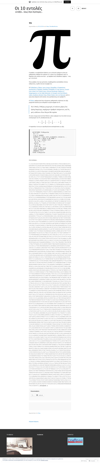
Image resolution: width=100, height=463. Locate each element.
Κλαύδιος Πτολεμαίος (49, 89)
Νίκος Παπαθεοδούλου (52, 26)
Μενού (84, 8)
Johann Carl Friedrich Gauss (39, 91)
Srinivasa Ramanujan (52, 91)
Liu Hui (39, 93)
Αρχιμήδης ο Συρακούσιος (58, 87)
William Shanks (51, 95)
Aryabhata (35, 95)
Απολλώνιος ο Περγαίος (35, 89)
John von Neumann (60, 95)
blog (39, 413)
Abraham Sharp (43, 95)
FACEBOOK (40, 434)
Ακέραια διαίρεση (33, 421)
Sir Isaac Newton (59, 89)
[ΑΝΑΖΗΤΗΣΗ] (72, 8)
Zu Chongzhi (54, 93)
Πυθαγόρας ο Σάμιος (36, 87)
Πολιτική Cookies (44, 460)
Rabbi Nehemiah (46, 93)
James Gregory (46, 87)
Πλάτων (32, 100)
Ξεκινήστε (67, 1)
